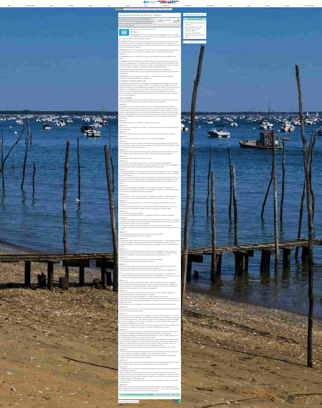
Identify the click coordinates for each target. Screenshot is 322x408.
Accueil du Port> (128, 9)
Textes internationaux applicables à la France (195, 24)
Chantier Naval (30, 5)
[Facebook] (176, 401)
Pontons (287, 5)
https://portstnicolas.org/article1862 (129, 401)
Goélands (71, 5)
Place (51, 5)
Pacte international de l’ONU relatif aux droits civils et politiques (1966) (193, 29)
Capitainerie (187, 5)
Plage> (136, 9)
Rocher (267, 5)
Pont (109, 5)
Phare (9, 5)
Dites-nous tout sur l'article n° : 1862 (165, 394)
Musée (127, 5)
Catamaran (166, 5)
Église (90, 5)
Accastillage (209, 5)
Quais (230, 5)
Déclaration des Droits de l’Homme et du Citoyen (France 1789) (194, 35)
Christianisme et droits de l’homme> (149, 9)
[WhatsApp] (179, 401)
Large (248, 5)
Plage (146, 5)
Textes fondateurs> (166, 9)
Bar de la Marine (309, 5)
